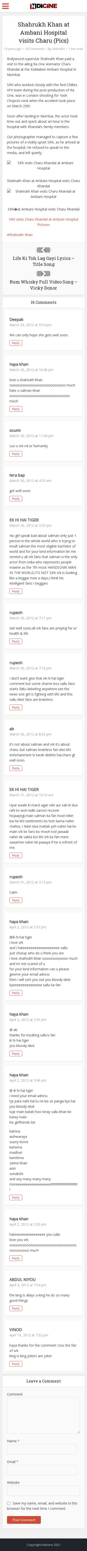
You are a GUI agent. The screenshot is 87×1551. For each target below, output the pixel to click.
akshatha (58, 49)
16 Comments (34, 49)
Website (13, 1482)
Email (12, 1461)
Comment (15, 1394)
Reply (16, 343)
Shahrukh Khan (21, 234)
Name (13, 1441)
